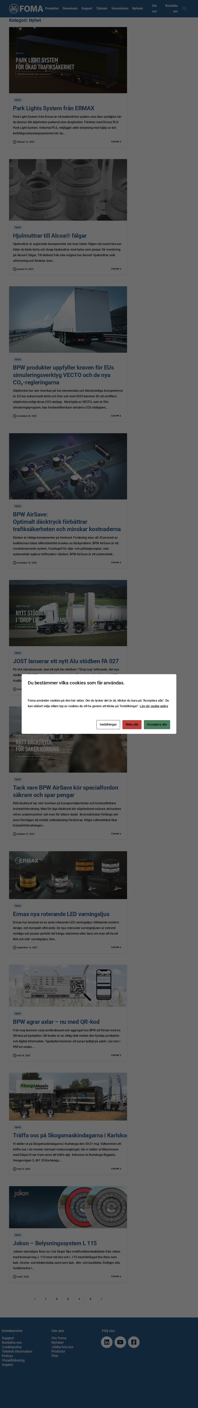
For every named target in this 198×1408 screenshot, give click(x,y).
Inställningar (108, 724)
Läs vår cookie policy (154, 706)
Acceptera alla (157, 724)
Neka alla (132, 724)
